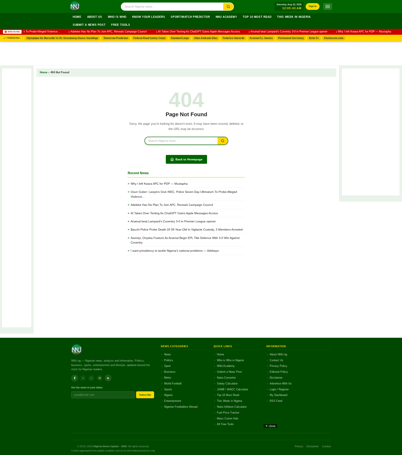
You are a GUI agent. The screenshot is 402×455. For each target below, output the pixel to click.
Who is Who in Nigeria (230, 360)
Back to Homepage (188, 159)
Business (169, 371)
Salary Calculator (227, 383)
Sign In (313, 6)
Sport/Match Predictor (190, 16)
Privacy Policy (278, 365)
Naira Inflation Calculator (232, 406)
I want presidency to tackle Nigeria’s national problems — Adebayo (175, 250)
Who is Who (117, 16)
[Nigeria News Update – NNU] (75, 6)
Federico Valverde (233, 38)
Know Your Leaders (148, 16)
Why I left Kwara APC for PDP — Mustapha (360, 31)
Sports (168, 389)
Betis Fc (314, 38)
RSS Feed (276, 400)
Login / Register (279, 389)
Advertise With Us (281, 383)
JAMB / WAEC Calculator (232, 389)
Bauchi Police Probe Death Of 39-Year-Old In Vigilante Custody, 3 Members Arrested (187, 229)
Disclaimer (276, 377)
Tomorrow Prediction (115, 38)
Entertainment (172, 400)
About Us (94, 16)
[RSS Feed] (108, 378)
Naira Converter (226, 377)
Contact (326, 446)
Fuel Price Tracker (228, 412)
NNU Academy (226, 16)
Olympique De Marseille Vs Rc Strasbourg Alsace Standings (62, 38)
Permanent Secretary (291, 38)
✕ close (270, 426)
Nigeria (168, 395)
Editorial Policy (279, 371)
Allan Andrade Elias (206, 38)
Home (77, 16)
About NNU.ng (278, 354)
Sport (167, 365)
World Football (173, 383)
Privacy (299, 446)
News (167, 354)
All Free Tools (225, 424)
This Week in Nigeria (294, 16)
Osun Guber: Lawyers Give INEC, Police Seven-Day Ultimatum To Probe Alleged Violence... (184, 194)
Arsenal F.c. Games (261, 38)
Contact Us (276, 360)
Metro (167, 377)
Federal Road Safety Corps (149, 38)
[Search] (228, 6)
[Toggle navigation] (327, 6)
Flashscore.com (333, 38)
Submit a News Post (89, 24)
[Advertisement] (201, 52)
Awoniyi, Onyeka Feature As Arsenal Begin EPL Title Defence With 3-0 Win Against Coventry (185, 240)
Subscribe (145, 394)
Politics (168, 360)
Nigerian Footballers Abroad (180, 406)
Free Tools (120, 24)
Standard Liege (180, 38)
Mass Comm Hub (227, 418)
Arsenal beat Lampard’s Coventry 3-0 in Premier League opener (284, 31)
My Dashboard (278, 395)
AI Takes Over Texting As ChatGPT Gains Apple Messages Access (195, 31)
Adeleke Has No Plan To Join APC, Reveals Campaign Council (104, 31)
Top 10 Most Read (257, 16)
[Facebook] (74, 378)
